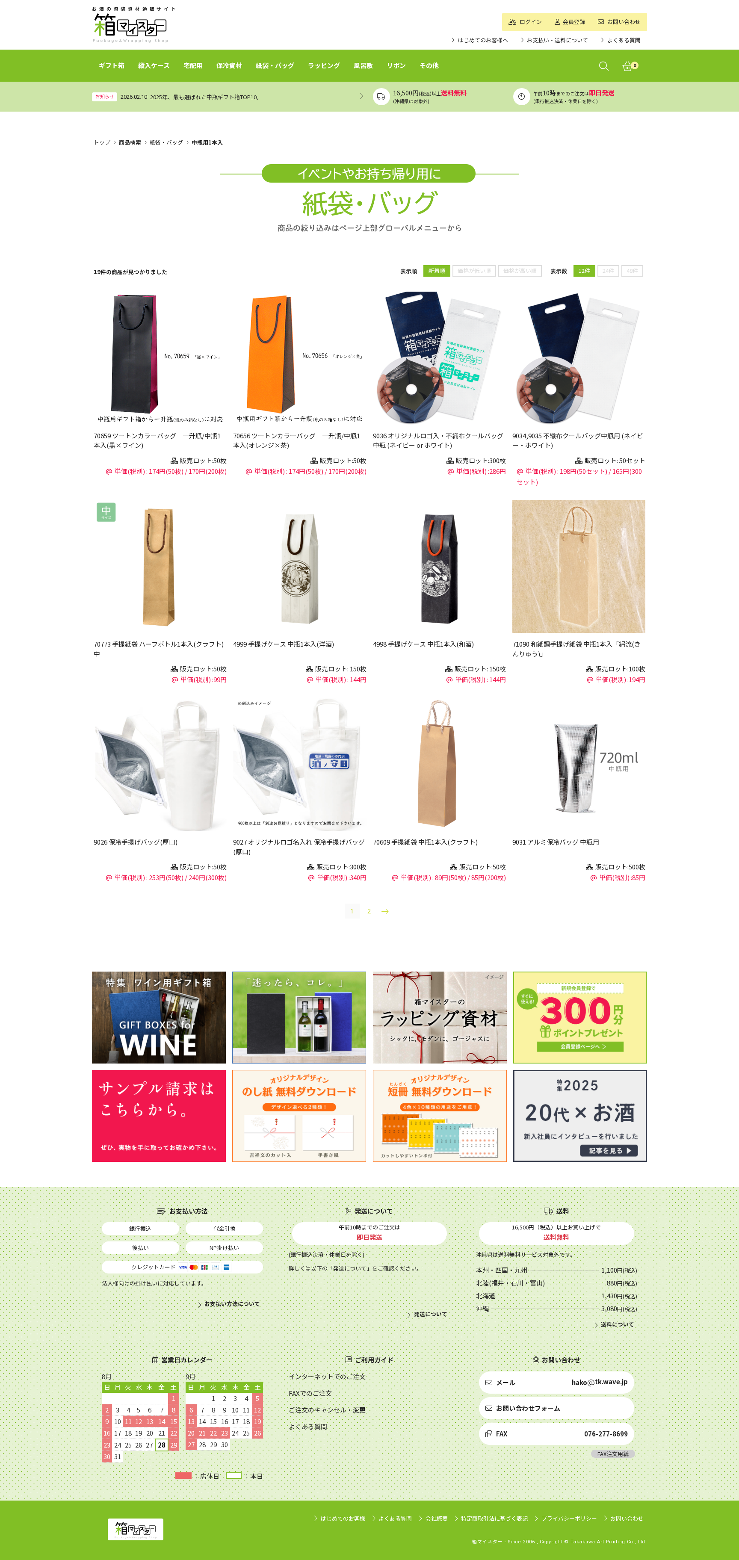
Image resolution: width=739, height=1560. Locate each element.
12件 (584, 270)
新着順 (437, 270)
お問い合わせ (627, 1518)
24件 (608, 270)
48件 (632, 270)
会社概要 (437, 1518)
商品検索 (130, 142)
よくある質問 (395, 1518)
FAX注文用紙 (613, 1454)
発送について (430, 1314)
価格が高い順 (520, 270)
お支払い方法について (232, 1304)
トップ (102, 142)
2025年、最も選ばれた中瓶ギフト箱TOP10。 (206, 97)
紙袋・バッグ (166, 142)
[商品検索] (603, 66)
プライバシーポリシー (569, 1518)
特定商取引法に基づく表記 (494, 1518)
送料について (617, 1324)
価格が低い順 (474, 270)
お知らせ (104, 96)
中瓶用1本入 (207, 142)
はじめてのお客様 (343, 1518)
